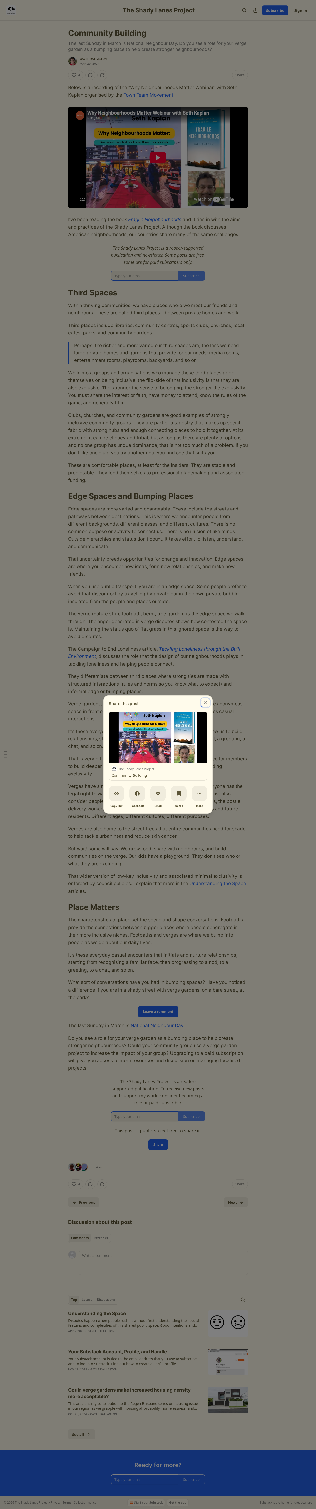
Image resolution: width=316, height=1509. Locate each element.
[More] (199, 793)
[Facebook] (137, 793)
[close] (205, 703)
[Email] (158, 793)
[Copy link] (116, 793)
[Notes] (179, 793)
